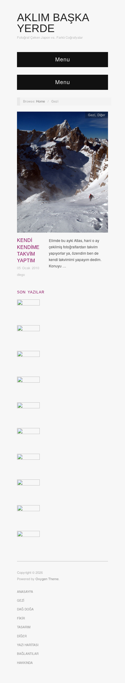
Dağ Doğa (25, 609)
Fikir (21, 618)
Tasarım (23, 627)
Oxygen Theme (47, 578)
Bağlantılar (28, 654)
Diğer (101, 114)
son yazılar (31, 292)
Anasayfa (25, 592)
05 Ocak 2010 (28, 267)
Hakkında (25, 663)
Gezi (91, 114)
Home (40, 101)
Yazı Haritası (28, 645)
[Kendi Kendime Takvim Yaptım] (62, 173)
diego (21, 274)
